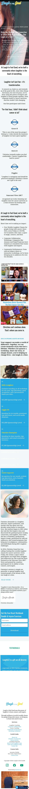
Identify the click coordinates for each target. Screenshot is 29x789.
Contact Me (14, 746)
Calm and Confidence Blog (14, 744)
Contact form (14, 755)
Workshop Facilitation (14, 731)
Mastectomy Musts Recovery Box (14, 302)
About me (14, 737)
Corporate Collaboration (14, 726)
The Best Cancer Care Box (14, 304)
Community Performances (14, 729)
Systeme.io (18, 769)
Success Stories (14, 740)
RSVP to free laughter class (14, 743)
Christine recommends (14, 739)
